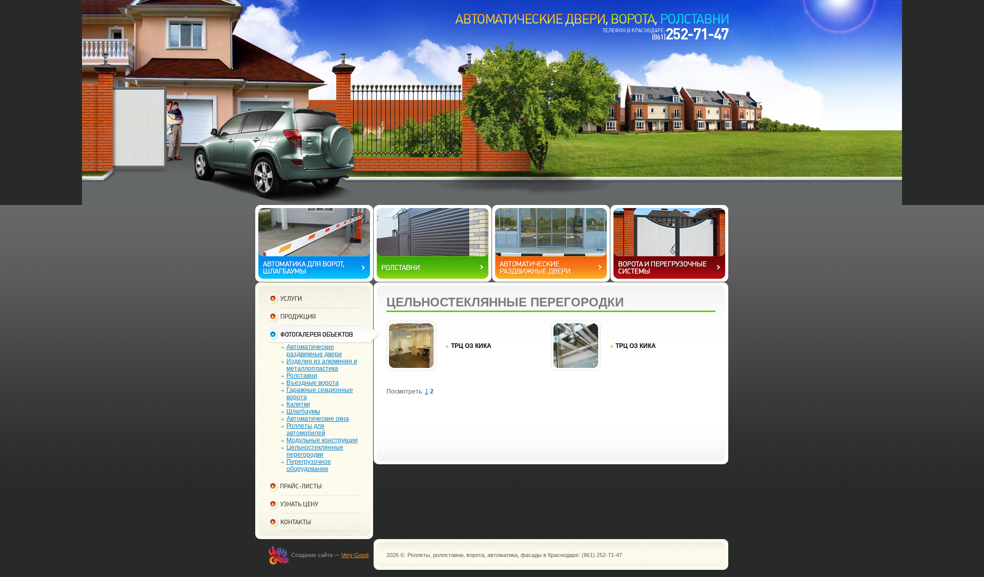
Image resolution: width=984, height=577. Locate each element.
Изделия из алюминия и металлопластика (321, 365)
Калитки (298, 404)
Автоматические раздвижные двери (314, 350)
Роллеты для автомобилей (305, 429)
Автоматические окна (317, 418)
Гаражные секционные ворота (319, 393)
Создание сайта (312, 555)
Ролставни (301, 375)
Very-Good (354, 555)
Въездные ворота (312, 382)
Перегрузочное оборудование (308, 465)
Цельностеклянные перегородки (314, 451)
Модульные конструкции (322, 440)
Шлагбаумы (303, 411)
